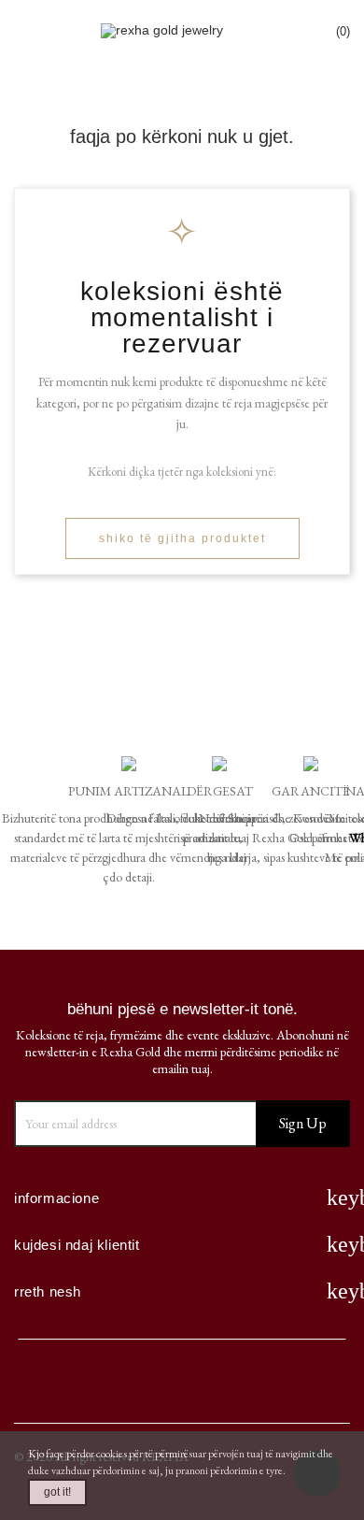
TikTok (316, 1383)
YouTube (114, 1383)
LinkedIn (249, 1383)
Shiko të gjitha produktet (182, 538)
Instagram (182, 1383)
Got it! (57, 1491)
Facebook (47, 1383)
